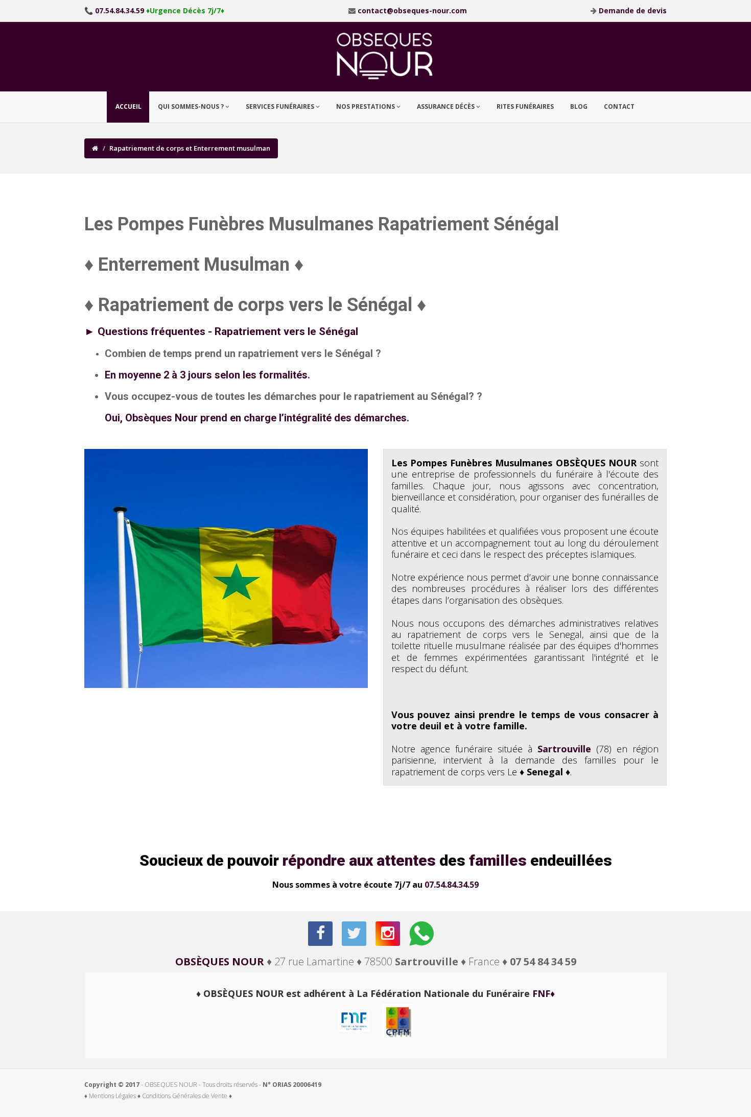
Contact (619, 106)
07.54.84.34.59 (452, 884)
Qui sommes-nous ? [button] (191, 106)
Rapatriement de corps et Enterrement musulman (189, 148)
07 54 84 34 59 (543, 961)
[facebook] (321, 933)
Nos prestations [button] (366, 106)
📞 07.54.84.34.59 (114, 10)
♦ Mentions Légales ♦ (112, 1095)
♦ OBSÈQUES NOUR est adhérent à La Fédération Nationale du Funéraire (375, 993)
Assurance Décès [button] (446, 106)
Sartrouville (564, 749)
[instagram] (388, 933)
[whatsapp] (422, 933)
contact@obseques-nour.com (412, 10)
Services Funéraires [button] (281, 106)
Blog (579, 106)
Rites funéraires (525, 106)
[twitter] (355, 933)
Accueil (128, 106)
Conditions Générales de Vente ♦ (187, 1095)
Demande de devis (633, 10)
